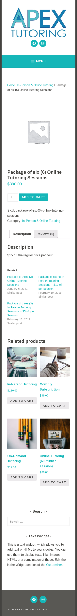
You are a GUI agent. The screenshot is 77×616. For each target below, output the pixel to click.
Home (11, 85)
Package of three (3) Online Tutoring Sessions (20, 280)
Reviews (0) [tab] (45, 234)
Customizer (54, 564)
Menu (41, 61)
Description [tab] (22, 234)
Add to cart (33, 197)
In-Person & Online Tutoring (35, 85)
